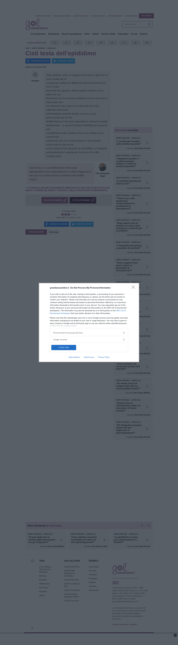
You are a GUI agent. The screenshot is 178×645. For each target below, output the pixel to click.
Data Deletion (74, 357)
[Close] (134, 288)
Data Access (89, 357)
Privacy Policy (103, 357)
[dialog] (89, 322)
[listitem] (89, 332)
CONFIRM (64, 347)
